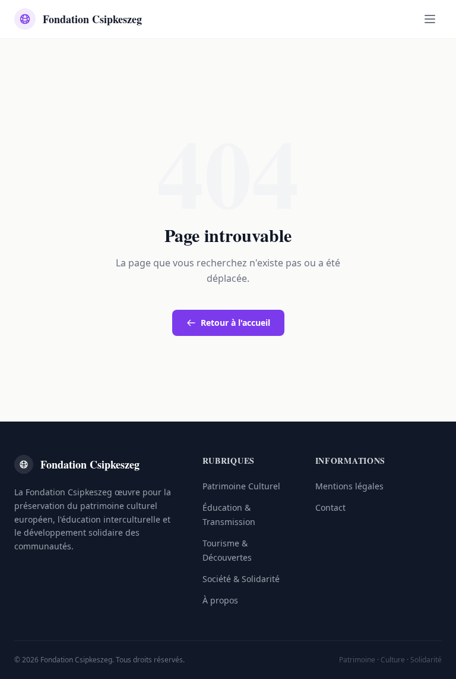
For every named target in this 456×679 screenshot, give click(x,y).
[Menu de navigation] (430, 19)
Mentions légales (349, 486)
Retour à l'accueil (235, 322)
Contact (330, 507)
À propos (220, 600)
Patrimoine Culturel (241, 486)
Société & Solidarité (241, 578)
